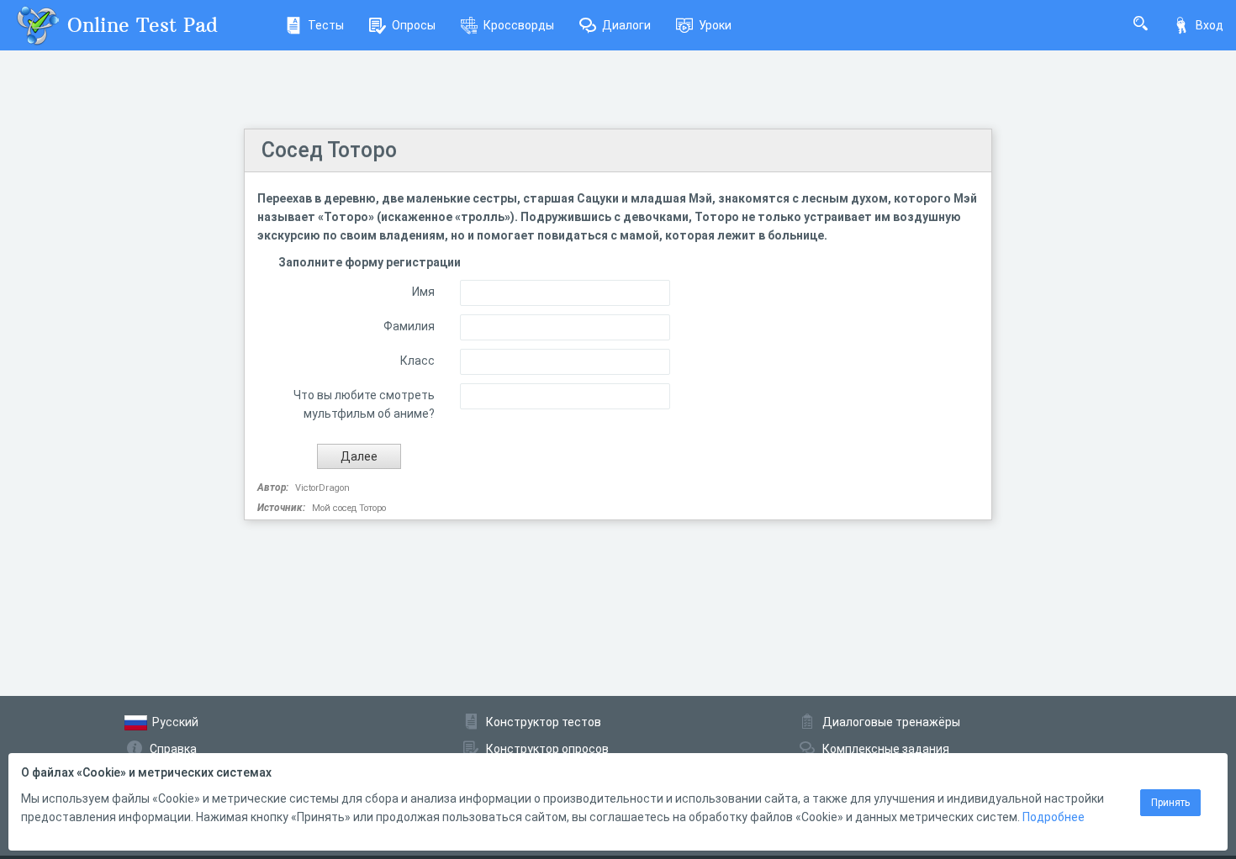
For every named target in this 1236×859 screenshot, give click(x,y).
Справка (173, 749)
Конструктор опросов (547, 749)
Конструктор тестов (543, 722)
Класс (417, 360)
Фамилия (409, 326)
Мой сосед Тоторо (349, 508)
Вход (1209, 25)
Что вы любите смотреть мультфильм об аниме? (364, 404)
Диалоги (626, 25)
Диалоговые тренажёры (891, 722)
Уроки (715, 25)
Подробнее (1053, 817)
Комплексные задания (885, 749)
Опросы (414, 25)
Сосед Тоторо (329, 150)
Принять (1170, 803)
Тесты (326, 25)
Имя (423, 291)
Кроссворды (518, 25)
